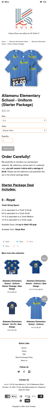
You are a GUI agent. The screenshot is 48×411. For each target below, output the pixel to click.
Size (3, 116)
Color (4, 126)
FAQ (24, 354)
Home (3, 41)
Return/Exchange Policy (24, 357)
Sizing (24, 351)
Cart (44, 2)
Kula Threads (30, 406)
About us (24, 360)
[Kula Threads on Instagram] (29, 372)
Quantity (5, 136)
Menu (6, 2)
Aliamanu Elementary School (18, 41)
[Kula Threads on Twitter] (19, 372)
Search (24, 348)
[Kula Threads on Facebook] (24, 372)
